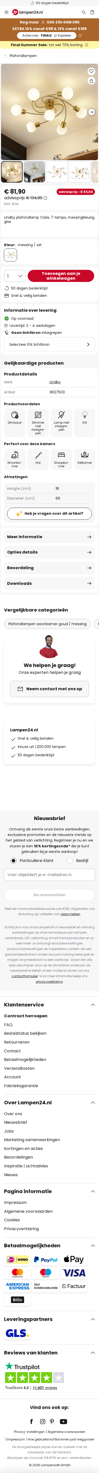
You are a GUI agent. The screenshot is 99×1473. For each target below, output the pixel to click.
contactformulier (25, 976)
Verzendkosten (19, 1068)
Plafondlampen (23, 55)
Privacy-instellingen (29, 1432)
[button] (12, 172)
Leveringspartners (28, 1319)
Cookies (12, 1220)
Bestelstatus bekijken (25, 1033)
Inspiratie (13, 1166)
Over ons (13, 1114)
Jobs (9, 1131)
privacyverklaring (49, 981)
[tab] (49, 1045)
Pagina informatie (28, 1191)
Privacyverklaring (21, 1229)
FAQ (8, 1025)
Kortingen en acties (23, 1148)
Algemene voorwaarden (28, 1211)
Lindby (55, 382)
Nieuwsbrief (15, 1122)
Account (12, 1077)
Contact (12, 1051)
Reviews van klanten (31, 1352)
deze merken (70, 914)
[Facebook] (34, 1421)
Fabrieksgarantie (21, 1086)
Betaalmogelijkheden (25, 1059)
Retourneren (16, 1042)
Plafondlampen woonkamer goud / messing (47, 623)
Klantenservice (24, 1004)
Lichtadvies (37, 1166)
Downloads (19, 583)
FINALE (46, 35)
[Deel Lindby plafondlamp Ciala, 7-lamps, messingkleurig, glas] (91, 80)
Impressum (15, 1202)
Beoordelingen (18, 1157)
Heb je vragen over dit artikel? (54, 513)
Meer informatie (24, 537)
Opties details (22, 552)
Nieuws (11, 1175)
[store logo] (30, 12)
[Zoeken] (84, 12)
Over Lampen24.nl (28, 1102)
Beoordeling (20, 568)
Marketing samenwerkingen (32, 1140)
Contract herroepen (25, 1016)
